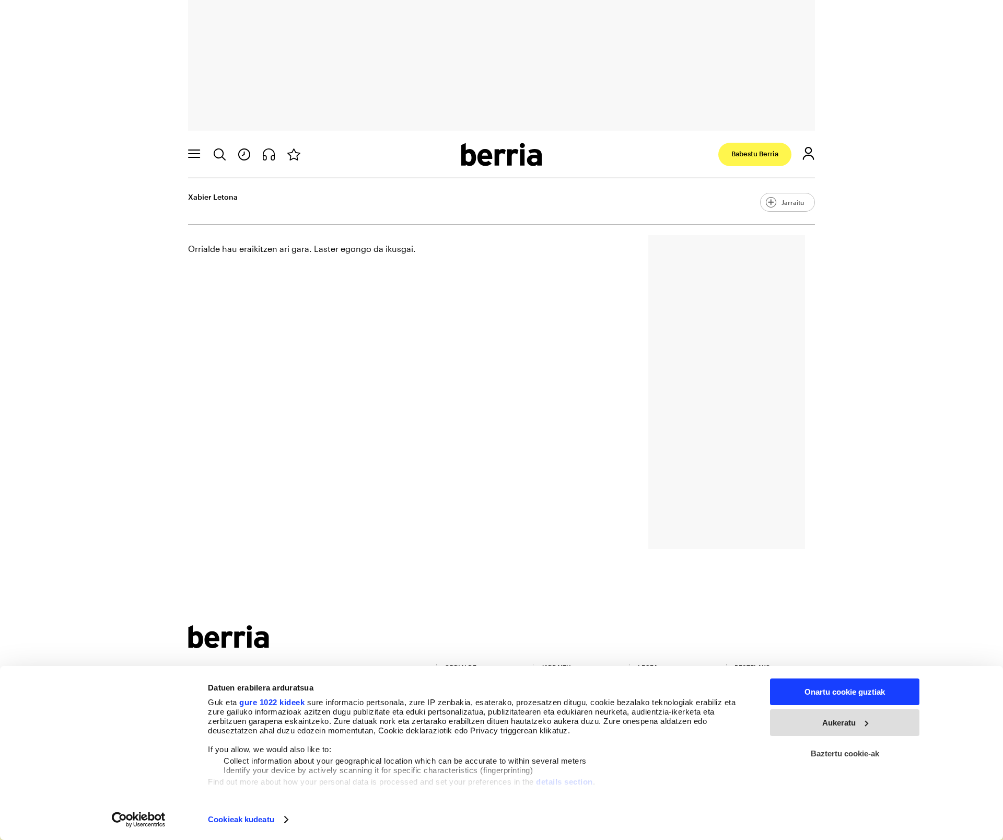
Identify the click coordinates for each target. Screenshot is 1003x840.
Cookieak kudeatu (241, 819)
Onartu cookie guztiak (844, 691)
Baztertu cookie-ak (845, 753)
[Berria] (228, 645)
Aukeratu (839, 722)
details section (564, 781)
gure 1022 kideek (272, 702)
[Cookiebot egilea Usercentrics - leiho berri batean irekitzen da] (138, 819)
